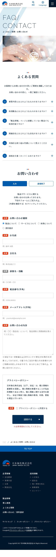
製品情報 (6, 498)
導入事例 (6, 503)
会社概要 (8, 477)
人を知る (35, 477)
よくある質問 (8, 507)
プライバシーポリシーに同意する (33, 408)
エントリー (36, 491)
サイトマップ (8, 521)
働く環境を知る (38, 484)
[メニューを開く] (52, 3)
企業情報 (6, 473)
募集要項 (35, 487)
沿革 (6, 484)
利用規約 (29, 530)
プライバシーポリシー (42, 521)
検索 (33, 5)
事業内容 (8, 480)
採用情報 (34, 473)
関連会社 (8, 487)
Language (43, 5)
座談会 (34, 480)
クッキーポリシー (23, 521)
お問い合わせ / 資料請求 (13, 512)
